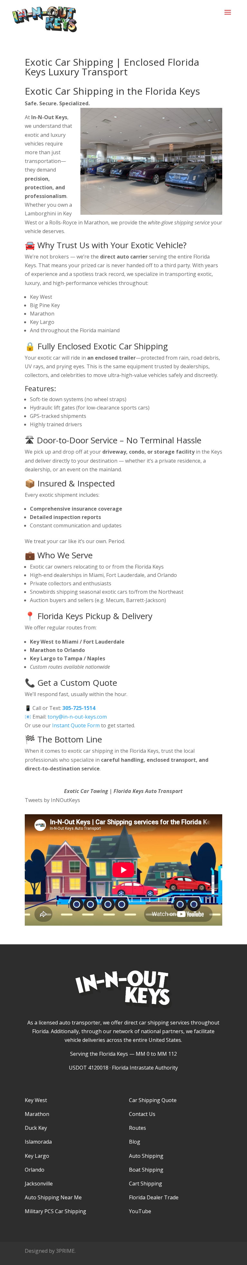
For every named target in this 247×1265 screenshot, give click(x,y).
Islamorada (38, 1141)
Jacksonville (39, 1183)
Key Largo (37, 1155)
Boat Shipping (146, 1169)
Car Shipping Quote (153, 1100)
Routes (137, 1127)
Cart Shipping (145, 1183)
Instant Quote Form (76, 725)
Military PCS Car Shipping (55, 1211)
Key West (36, 1100)
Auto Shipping (146, 1155)
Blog (134, 1141)
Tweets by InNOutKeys (52, 800)
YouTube (140, 1211)
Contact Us (142, 1114)
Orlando (34, 1169)
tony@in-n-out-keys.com (77, 716)
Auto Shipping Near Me (53, 1197)
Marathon (37, 1114)
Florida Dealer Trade (153, 1197)
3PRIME (65, 1250)
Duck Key (36, 1127)
